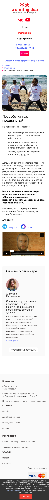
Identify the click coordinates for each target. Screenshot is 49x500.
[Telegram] (4, 227)
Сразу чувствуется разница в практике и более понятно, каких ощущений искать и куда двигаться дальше (21, 307)
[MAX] (23, 227)
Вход (26, 54)
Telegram (12, 227)
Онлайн (5, 411)
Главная (6, 65)
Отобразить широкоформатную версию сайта (24, 61)
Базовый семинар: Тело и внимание (18, 441)
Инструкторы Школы (11, 422)
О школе (7, 405)
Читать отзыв (12, 341)
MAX (29, 227)
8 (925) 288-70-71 (24, 47)
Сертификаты (24, 38)
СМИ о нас (7, 463)
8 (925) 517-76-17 (24, 44)
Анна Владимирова (11, 417)
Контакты (8, 381)
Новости (6, 458)
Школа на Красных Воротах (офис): (18, 393)
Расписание (24, 33)
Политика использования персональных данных (24, 401)
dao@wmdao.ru (9, 389)
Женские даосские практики (15, 447)
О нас (24, 27)
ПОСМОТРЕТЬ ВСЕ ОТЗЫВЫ (23, 350)
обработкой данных (15, 490)
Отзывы (5, 428)
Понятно (25, 496)
